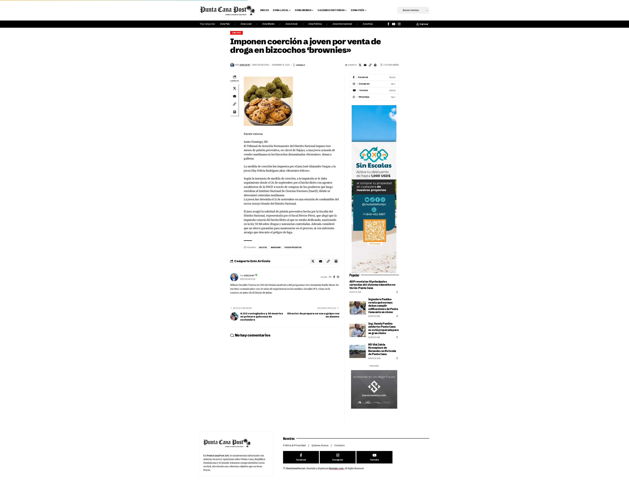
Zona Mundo (268, 24)
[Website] (330, 277)
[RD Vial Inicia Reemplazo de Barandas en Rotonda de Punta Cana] (357, 351)
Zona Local (245, 24)
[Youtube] (374, 90)
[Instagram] (399, 24)
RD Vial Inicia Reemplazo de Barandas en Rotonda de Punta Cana (382, 349)
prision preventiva (293, 247)
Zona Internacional (342, 24)
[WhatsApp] (374, 97)
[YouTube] (393, 24)
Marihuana (276, 247)
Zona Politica (315, 24)
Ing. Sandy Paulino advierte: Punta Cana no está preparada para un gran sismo (383, 328)
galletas (263, 247)
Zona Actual (291, 24)
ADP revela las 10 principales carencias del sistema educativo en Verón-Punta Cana (372, 285)
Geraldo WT (244, 65)
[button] (374, 10)
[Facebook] (388, 24)
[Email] (365, 65)
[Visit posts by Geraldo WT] (232, 65)
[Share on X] (360, 65)
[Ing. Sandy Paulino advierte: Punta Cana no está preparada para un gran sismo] (357, 330)
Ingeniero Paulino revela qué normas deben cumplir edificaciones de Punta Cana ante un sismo (383, 306)
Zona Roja (368, 24)
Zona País (225, 24)
